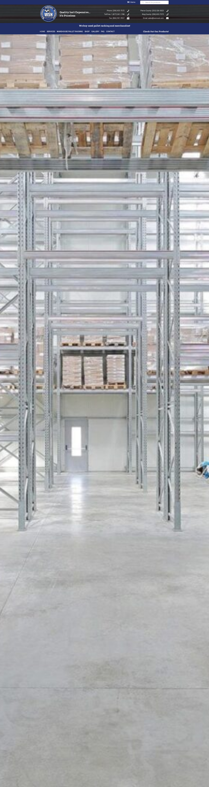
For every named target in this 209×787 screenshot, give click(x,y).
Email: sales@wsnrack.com (153, 18)
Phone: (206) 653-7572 (115, 11)
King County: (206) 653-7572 (153, 14)
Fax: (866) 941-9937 (116, 18)
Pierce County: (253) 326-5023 (152, 11)
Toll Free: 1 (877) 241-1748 (114, 14)
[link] (42, 31)
